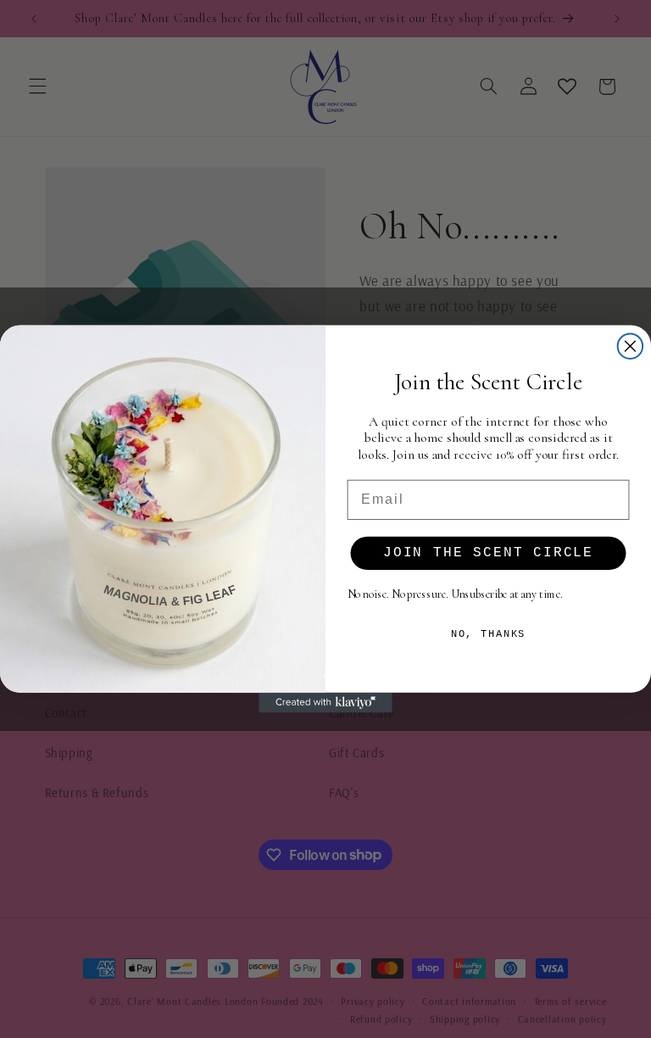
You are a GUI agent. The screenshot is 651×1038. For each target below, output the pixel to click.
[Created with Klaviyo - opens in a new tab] (325, 703)
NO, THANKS (488, 633)
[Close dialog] (630, 346)
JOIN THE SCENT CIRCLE (488, 553)
